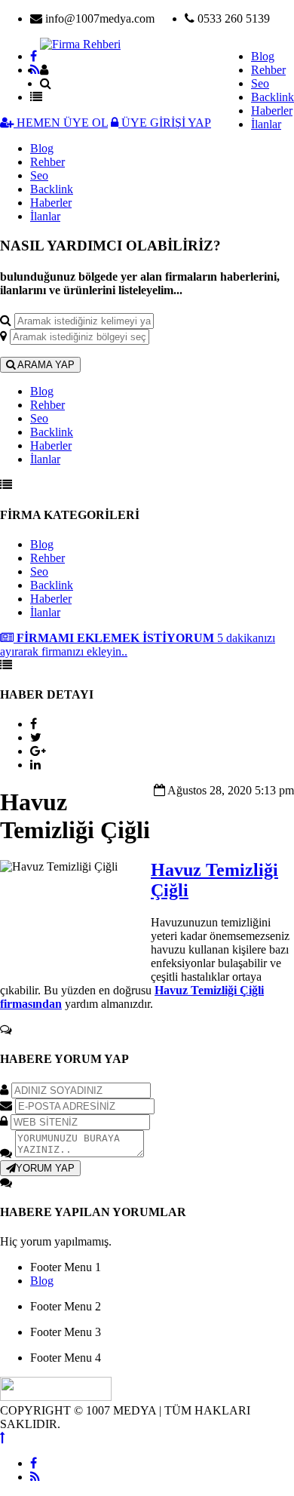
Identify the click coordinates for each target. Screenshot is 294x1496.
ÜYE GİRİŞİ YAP (164, 122)
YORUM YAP (45, 1168)
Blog (262, 56)
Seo (260, 83)
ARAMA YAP (45, 364)
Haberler (271, 110)
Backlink (272, 97)
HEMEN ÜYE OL (61, 122)
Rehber (268, 69)
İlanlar (266, 124)
